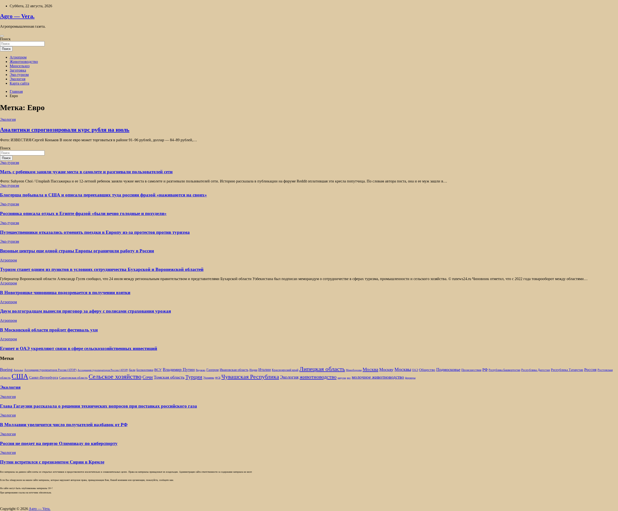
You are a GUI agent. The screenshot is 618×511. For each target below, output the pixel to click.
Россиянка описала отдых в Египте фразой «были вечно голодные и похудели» (83, 213)
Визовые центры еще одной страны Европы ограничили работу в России (77, 250)
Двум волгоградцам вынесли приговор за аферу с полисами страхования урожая (85, 311)
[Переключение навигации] (2, 36)
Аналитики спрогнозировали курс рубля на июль (64, 130)
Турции (193, 377)
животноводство (318, 377)
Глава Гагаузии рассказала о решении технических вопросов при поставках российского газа (98, 406)
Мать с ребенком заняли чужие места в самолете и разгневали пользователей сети (86, 171)
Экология (17, 79)
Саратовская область (73, 377)
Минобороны (354, 370)
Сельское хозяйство (115, 376)
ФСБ (217, 378)
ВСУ (158, 370)
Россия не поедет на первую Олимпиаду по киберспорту (59, 443)
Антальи (18, 370)
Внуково (200, 370)
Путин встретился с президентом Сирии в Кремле (52, 461)
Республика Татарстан (567, 370)
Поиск (5, 39)
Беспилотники (144, 370)
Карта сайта (19, 83)
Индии (253, 370)
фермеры (410, 378)
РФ (485, 369)
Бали (132, 370)
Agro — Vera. (17, 16)
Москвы (402, 369)
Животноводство (24, 62)
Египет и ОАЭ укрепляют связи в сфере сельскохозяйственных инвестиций (78, 348)
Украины (208, 377)
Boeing (6, 369)
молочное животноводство (378, 377)
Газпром (212, 370)
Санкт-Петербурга (43, 377)
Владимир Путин (179, 369)
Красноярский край (285, 370)
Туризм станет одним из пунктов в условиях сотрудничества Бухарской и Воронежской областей (102, 269)
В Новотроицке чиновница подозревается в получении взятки (65, 292)
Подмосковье (448, 369)
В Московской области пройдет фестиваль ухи (49, 329)
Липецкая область (322, 369)
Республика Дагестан (535, 370)
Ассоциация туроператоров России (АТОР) (102, 370)
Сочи (147, 377)
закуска (341, 378)
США (20, 376)
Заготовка (18, 70)
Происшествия (471, 370)
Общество (427, 370)
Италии (264, 370)
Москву (386, 369)
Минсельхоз (19, 66)
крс (349, 378)
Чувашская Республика (250, 376)
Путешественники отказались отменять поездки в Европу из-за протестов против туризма (95, 232)
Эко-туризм (19, 75)
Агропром (18, 57)
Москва (370, 369)
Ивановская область (234, 370)
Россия (590, 369)
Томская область (169, 377)
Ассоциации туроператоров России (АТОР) (50, 370)
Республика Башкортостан (504, 370)
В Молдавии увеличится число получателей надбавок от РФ (63, 424)
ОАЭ (415, 370)
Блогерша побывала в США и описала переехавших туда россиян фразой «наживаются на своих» (103, 194)
